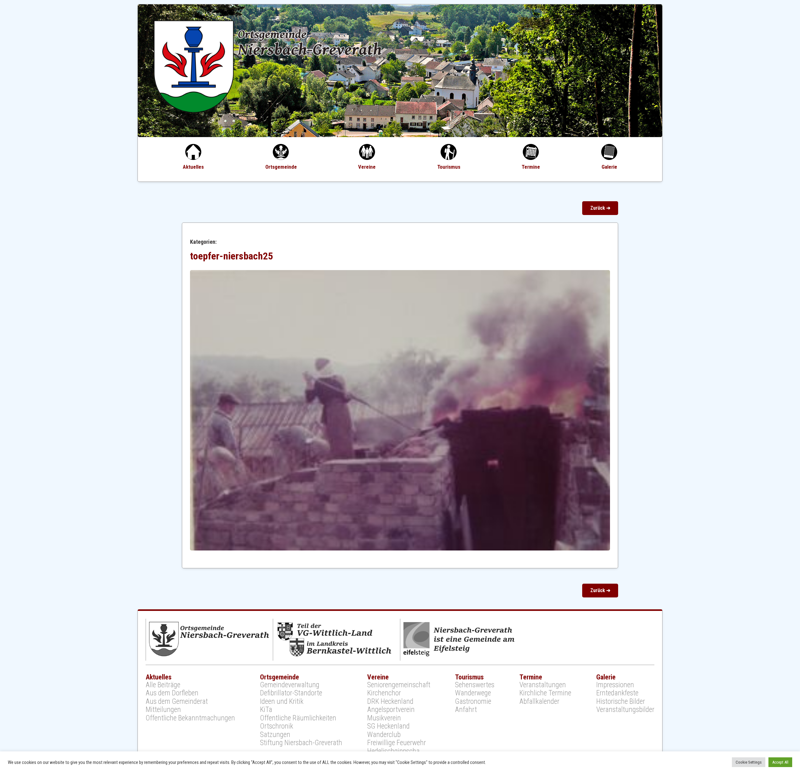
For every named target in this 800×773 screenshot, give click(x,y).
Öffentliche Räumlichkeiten (298, 718)
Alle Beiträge (163, 685)
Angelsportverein (391, 710)
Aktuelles (193, 167)
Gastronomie (473, 702)
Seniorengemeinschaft (398, 685)
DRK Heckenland (390, 702)
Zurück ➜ (600, 208)
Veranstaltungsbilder (625, 710)
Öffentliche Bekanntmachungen (190, 718)
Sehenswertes (474, 685)
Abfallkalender (539, 702)
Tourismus (448, 167)
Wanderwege (473, 693)
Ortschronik (276, 726)
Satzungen (275, 735)
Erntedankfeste (617, 693)
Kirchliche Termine (545, 693)
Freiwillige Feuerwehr (396, 743)
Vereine (367, 167)
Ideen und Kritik (281, 702)
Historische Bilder (620, 702)
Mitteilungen (163, 710)
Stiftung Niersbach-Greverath (301, 743)
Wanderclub (384, 735)
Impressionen (615, 685)
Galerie (609, 167)
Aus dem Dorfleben (172, 693)
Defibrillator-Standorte (291, 693)
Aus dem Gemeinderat (177, 702)
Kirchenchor (384, 693)
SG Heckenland (388, 726)
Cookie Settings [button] (749, 762)
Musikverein (384, 718)
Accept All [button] (780, 762)
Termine (531, 167)
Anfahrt (466, 710)
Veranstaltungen (542, 685)
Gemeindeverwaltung (289, 685)
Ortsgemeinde (281, 167)
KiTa (266, 710)
